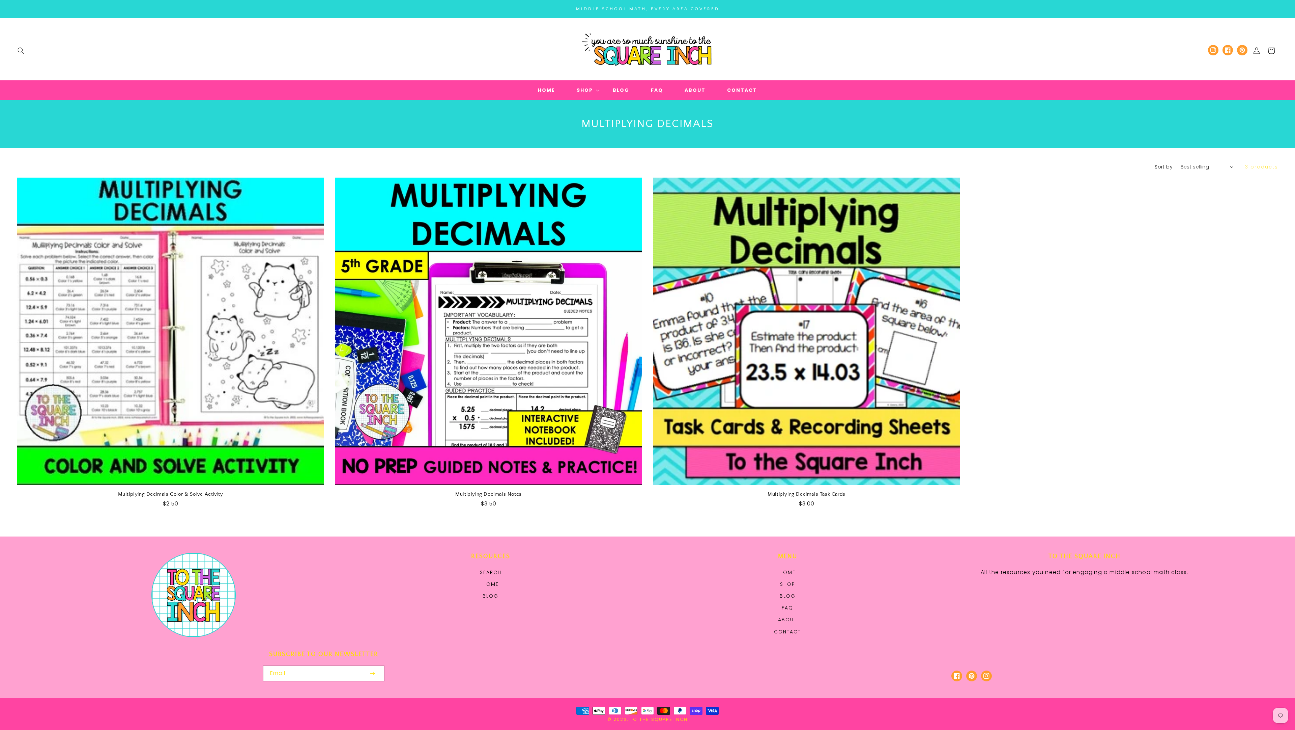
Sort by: (1164, 166)
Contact (787, 631)
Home (491, 584)
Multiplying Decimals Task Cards (806, 494)
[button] (20, 50)
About (787, 619)
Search (490, 572)
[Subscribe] (372, 673)
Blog (490, 596)
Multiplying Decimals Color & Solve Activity (170, 494)
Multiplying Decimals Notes (488, 494)
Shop (787, 584)
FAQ (787, 607)
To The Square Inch (659, 719)
